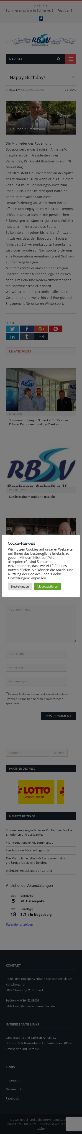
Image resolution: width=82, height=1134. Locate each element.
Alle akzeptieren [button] (47, 586)
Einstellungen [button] (20, 586)
